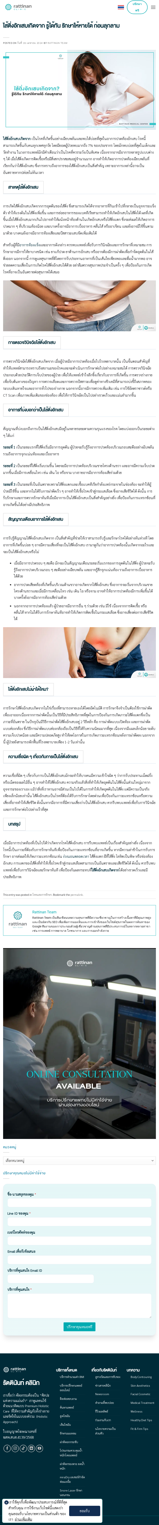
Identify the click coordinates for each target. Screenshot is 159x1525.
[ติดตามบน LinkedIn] (31, 1448)
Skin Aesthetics (140, 1385)
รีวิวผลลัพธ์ (101, 1411)
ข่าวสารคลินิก (103, 1385)
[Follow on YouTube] (39, 1448)
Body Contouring (141, 1377)
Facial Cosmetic (140, 1394)
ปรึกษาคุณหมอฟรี (79, 1326)
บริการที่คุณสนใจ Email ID (24, 1270)
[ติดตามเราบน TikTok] (23, 1448)
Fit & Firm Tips (139, 1429)
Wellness (136, 1411)
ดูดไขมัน (65, 1416)
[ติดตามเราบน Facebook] (7, 1448)
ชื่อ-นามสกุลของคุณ (21, 1194)
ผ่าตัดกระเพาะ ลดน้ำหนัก (72, 1466)
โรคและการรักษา (42, 894)
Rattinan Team (57, 42)
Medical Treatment (142, 1402)
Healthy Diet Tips (141, 1420)
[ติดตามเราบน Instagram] (15, 1448)
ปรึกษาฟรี (137, 7)
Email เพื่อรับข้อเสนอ (21, 1251)
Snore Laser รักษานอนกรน (71, 1492)
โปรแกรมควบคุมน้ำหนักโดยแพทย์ (71, 1452)
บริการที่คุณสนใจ (19, 1289)
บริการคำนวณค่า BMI (72, 1377)
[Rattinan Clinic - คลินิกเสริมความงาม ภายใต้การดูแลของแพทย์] (18, 7)
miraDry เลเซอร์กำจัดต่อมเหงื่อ (72, 1479)
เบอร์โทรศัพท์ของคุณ (21, 1232)
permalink (77, 894)
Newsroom (102, 1394)
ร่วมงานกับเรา (103, 1420)
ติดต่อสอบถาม (68, 1399)
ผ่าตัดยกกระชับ (69, 1442)
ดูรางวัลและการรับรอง (107, 1377)
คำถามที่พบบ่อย (104, 1402)
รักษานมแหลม (68, 1433)
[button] (153, 7)
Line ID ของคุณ (19, 1213)
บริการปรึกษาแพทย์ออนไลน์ (71, 1388)
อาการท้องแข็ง (29, 245)
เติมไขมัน (65, 1424)
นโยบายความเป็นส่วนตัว (105, 1431)
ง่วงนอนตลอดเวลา (76, 856)
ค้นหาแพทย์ (67, 1407)
